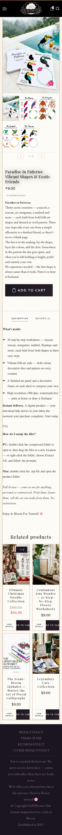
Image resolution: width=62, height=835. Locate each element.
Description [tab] (20, 318)
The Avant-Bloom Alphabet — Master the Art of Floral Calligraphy (16, 688)
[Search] (58, 8)
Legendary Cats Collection (45, 682)
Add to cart (32, 290)
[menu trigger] (5, 8)
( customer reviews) (16, 195)
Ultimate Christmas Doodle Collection (16, 595)
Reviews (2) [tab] (43, 318)
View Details (9, 625)
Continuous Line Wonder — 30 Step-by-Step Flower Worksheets (46, 599)
